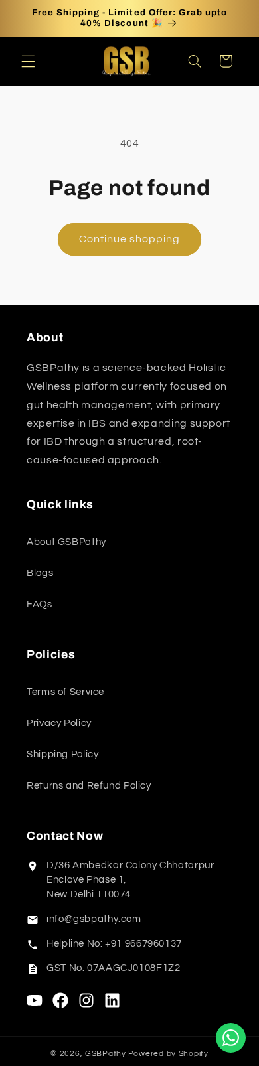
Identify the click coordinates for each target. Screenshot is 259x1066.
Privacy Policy (59, 723)
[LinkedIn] (112, 1000)
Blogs (40, 573)
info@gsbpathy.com (93, 919)
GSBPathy (105, 1053)
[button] (28, 61)
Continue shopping (130, 239)
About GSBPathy (66, 542)
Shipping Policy (62, 754)
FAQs (39, 604)
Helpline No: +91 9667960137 (114, 944)
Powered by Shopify (168, 1053)
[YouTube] (35, 1000)
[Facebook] (60, 1000)
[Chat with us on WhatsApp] (231, 1038)
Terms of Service (65, 692)
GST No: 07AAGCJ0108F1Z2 (113, 968)
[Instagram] (86, 1000)
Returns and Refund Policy (89, 786)
